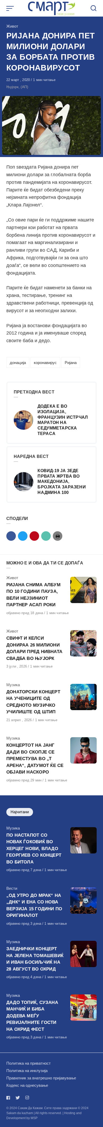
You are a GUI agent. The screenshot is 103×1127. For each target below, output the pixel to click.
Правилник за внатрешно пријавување (41, 1078)
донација (18, 362)
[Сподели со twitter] (22, 536)
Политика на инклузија (27, 1070)
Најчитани (20, 812)
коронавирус (45, 362)
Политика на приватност (28, 1063)
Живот (12, 26)
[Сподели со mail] (46, 536)
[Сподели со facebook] (11, 536)
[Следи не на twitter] (17, 1097)
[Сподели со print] (57, 536)
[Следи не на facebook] (9, 1097)
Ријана (71, 362)
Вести (11, 888)
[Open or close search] (93, 8)
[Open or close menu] (10, 8)
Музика (13, 685)
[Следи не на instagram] (27, 1097)
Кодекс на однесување (27, 1085)
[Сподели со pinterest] (34, 536)
